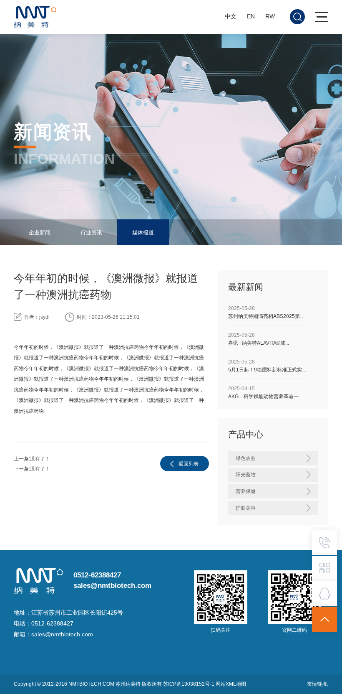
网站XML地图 (231, 684)
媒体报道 (143, 232)
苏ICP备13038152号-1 (189, 684)
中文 (230, 16)
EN (251, 16)
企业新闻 (39, 232)
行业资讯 (91, 232)
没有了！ (40, 459)
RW (270, 16)
